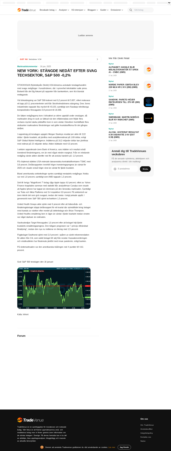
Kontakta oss (145, 437)
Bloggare (92, 10)
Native (142, 441)
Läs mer (111, 447)
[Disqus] (59, 372)
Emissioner (116, 10)
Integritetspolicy (146, 433)
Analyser (63, 10)
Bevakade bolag (47, 10)
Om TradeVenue (147, 425)
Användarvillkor (146, 429)
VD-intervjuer (77, 10)
